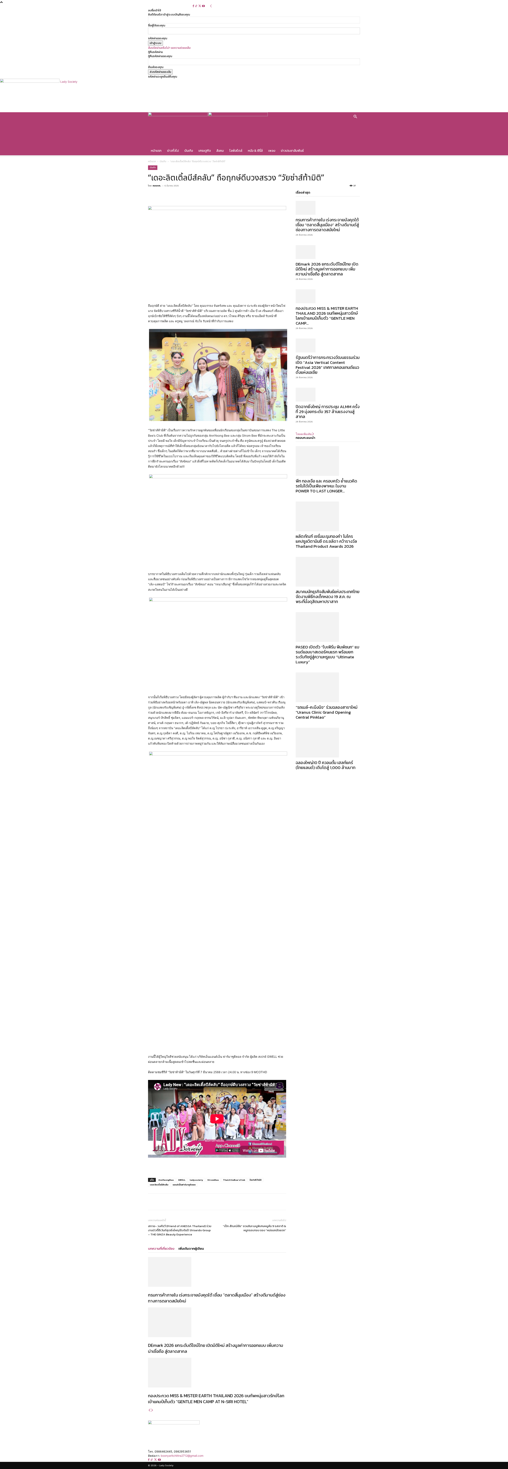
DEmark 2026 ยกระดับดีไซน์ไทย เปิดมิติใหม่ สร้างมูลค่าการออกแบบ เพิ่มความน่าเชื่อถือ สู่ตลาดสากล (215, 1348)
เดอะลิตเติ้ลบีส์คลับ (159, 1184)
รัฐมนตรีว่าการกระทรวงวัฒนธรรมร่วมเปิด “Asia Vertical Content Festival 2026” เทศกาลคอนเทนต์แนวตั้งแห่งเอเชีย (328, 364)
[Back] (211, 6)
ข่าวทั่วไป (173, 150)
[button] (355, 117)
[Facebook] (194, 6)
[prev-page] (149, 1410)
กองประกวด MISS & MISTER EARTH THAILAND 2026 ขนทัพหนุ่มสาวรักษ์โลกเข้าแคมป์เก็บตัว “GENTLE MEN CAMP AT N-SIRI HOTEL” (216, 1398)
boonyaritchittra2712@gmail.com (182, 1455)
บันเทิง (188, 150)
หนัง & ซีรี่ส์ (255, 150)
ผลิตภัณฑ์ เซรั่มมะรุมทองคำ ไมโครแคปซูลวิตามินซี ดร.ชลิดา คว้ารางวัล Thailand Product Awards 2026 (326, 541)
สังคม (220, 150)
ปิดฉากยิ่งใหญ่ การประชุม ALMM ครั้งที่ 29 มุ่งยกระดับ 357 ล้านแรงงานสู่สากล (328, 412)
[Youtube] (203, 6)
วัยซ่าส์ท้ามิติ (255, 1179)
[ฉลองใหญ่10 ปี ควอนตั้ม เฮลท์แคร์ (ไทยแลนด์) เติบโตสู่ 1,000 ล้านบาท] (328, 743)
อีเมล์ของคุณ (155, 67)
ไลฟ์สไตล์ (235, 150)
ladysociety (196, 1179)
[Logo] (178, 115)
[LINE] (179, 195)
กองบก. (157, 185)
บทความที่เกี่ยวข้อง (161, 1248)
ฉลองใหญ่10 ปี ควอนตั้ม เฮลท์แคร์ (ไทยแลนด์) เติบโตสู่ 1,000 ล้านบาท (325, 765)
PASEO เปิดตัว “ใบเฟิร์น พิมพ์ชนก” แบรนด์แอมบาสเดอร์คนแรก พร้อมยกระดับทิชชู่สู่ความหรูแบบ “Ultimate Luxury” (327, 654)
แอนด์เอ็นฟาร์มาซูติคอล (184, 1184)
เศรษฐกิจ (204, 150)
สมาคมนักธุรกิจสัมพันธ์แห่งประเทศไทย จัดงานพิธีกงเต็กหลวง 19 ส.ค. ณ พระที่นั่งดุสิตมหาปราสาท (328, 597)
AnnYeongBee (166, 1179)
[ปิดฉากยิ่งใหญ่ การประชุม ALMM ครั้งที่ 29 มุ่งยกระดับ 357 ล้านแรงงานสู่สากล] (328, 395)
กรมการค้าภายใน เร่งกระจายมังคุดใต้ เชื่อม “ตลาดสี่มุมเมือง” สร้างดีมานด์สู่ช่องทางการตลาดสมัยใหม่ (216, 1298)
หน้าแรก (156, 150)
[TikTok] (196, 6)
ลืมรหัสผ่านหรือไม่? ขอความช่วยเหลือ (169, 48)
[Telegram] (170, 195)
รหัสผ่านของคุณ (157, 38)
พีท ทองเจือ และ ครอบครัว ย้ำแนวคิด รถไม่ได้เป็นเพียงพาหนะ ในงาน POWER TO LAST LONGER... (326, 486)
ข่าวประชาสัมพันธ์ (292, 150)
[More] (198, 195)
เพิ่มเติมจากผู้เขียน (191, 1248)
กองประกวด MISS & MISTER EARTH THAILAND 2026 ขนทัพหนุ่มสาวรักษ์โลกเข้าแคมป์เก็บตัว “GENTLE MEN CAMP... (327, 315)
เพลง (271, 150)
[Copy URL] (188, 195)
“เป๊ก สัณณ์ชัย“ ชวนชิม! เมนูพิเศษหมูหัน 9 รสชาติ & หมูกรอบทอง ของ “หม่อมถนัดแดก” (254, 1228)
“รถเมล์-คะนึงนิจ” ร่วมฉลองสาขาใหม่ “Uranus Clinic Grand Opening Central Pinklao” (326, 712)
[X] (200, 6)
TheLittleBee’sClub (234, 1179)
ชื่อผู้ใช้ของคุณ (156, 25)
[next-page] (152, 1410)
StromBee (213, 1179)
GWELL (181, 1179)
